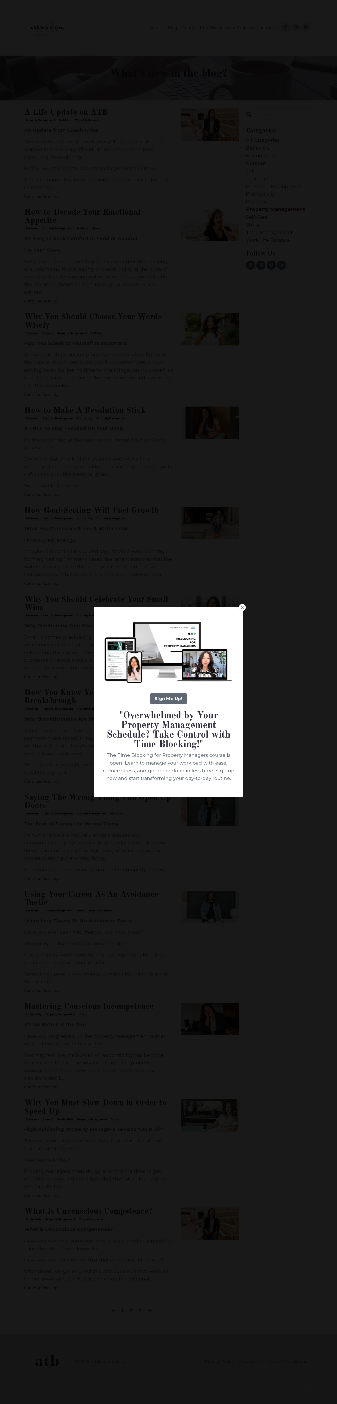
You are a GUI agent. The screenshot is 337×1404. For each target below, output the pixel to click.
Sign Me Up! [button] (168, 698)
